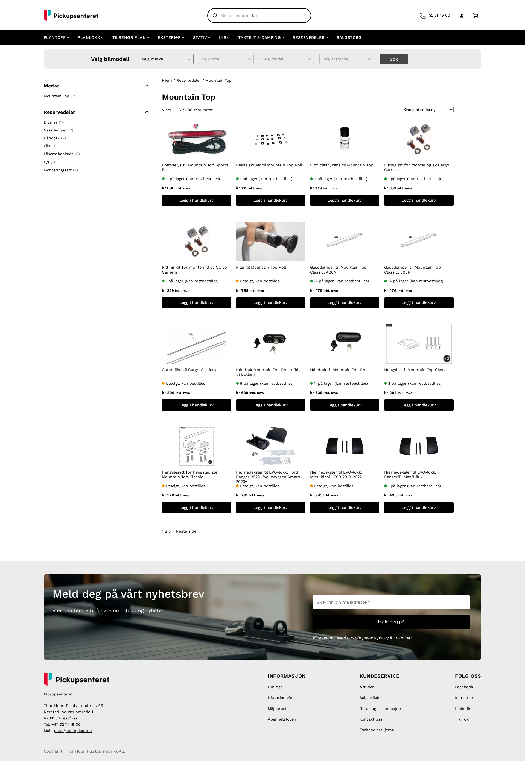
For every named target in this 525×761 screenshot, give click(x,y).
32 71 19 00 (439, 15)
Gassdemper (55, 130)
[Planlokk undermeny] (102, 37)
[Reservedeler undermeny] (327, 37)
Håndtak (52, 138)
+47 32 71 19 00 (66, 724)
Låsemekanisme (59, 154)
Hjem (167, 80)
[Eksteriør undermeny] (183, 37)
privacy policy (375, 638)
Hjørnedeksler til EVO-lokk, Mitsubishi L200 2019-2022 (336, 474)
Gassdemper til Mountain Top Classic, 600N (412, 269)
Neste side (186, 531)
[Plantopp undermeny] (68, 37)
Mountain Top (56, 96)
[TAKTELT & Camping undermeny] (283, 37)
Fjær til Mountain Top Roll (261, 267)
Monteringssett (58, 170)
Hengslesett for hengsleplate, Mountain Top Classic (190, 474)
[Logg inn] (460, 16)
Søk (394, 59)
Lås (47, 146)
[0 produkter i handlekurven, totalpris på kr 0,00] (475, 15)
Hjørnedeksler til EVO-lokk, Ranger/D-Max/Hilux (410, 474)
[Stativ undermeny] (209, 37)
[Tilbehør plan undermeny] (148, 37)
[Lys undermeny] (228, 37)
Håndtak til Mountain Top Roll (339, 370)
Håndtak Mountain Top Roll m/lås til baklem (268, 372)
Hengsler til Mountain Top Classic (416, 370)
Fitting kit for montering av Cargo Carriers (416, 167)
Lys (46, 162)
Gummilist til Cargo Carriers (189, 370)
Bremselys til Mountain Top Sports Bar (195, 167)
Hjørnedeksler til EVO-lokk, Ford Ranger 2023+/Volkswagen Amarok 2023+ (269, 477)
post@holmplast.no (73, 730)
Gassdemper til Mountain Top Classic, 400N (338, 269)
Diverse (50, 122)
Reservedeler (188, 80)
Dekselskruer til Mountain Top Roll (269, 165)
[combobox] (142, 59)
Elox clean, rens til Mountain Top (341, 165)
